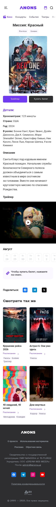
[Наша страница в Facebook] (13, 474)
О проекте (13, 441)
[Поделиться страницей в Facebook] (25, 290)
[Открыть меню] (6, 7)
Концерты (20, 17)
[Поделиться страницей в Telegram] (34, 290)
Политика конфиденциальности (28, 484)
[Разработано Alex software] (28, 492)
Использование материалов (34, 441)
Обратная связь (34, 447)
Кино (9, 17)
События (34, 17)
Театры (45, 17)
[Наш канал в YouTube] (42, 474)
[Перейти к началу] (28, 7)
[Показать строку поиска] (51, 7)
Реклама (18, 447)
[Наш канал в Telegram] (23, 474)
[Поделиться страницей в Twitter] (44, 290)
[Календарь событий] (45, 8)
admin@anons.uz (32, 465)
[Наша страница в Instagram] (33, 474)
